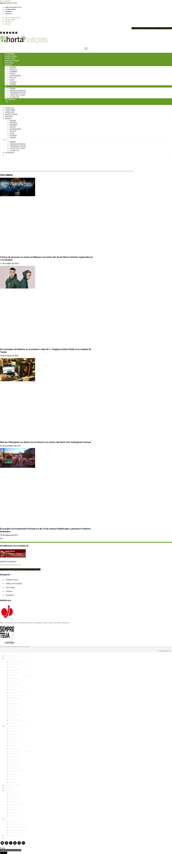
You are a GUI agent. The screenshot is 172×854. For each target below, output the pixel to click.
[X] (13, 33)
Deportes (13, 69)
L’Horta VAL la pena (18, 829)
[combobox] (10, 850)
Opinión (12, 89)
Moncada (13, 703)
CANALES (9, 790)
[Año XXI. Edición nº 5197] (13, 7)
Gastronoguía (15, 76)
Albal (11, 731)
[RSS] (7, 33)
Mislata (12, 759)
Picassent (14, 768)
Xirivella (13, 782)
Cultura (12, 67)
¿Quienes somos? (10, 9)
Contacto (8, 14)
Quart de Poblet (16, 770)
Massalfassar (15, 695)
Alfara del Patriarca (18, 669)
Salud (11, 80)
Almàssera (14, 672)
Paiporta (13, 762)
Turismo (12, 84)
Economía (13, 71)
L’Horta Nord (11, 56)
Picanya (13, 765)
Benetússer (14, 745)
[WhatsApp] (16, 33)
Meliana (13, 700)
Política (12, 78)
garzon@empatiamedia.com (10, 565)
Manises (13, 754)
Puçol (12, 711)
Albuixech (14, 667)
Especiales (9, 63)
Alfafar (12, 740)
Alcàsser (13, 734)
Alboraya (13, 664)
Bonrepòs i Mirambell (19, 675)
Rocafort (13, 717)
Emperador (14, 683)
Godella (12, 689)
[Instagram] (4, 33)
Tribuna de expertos (17, 91)
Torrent (12, 779)
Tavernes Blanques (18, 720)
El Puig (12, 681)
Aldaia (12, 737)
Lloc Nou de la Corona (19, 751)
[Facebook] (1, 33)
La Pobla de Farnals (18, 692)
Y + (6, 86)
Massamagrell (15, 697)
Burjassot (13, 678)
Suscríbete (8, 11)
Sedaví (12, 773)
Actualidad (10, 54)
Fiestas (12, 74)
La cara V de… (14, 97)
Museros (13, 706)
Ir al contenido (5, 1)
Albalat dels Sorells (18, 661)
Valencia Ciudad (12, 60)
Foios (11, 686)
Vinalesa (13, 723)
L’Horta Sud (10, 58)
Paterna (13, 709)
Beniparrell (14, 742)
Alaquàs (13, 728)
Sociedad (13, 82)
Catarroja (13, 748)
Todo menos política (17, 93)
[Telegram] (10, 33)
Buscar (7, 101)
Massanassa (15, 756)
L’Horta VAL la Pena (17, 95)
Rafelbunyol (14, 714)
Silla (11, 776)
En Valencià (10, 99)
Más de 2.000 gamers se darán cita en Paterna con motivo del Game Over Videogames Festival (45, 442)
